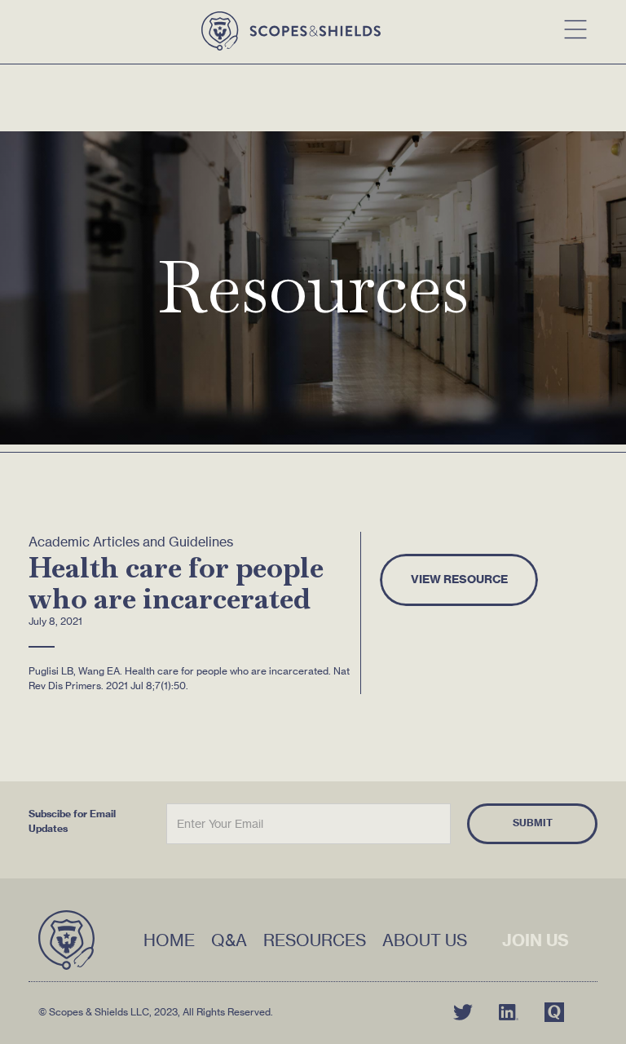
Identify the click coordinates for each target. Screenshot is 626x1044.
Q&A (229, 940)
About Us (424, 940)
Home (169, 940)
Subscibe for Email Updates (72, 821)
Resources (314, 940)
